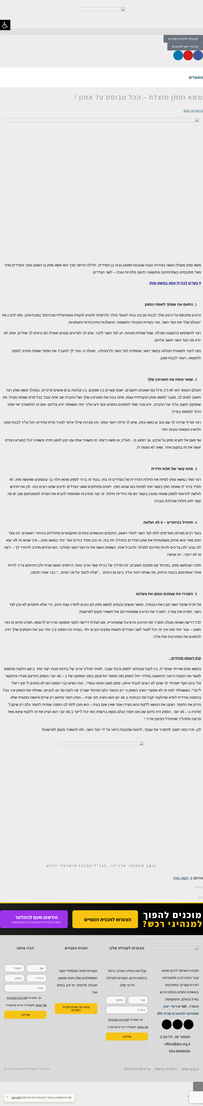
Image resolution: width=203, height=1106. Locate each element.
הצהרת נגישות (166, 1068)
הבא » (200, 897)
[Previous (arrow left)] (201, 1103)
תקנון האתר (190, 1068)
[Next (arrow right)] (197, 1103)
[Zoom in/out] (189, 1096)
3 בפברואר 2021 (193, 111)
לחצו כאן (17, 1097)
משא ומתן (180, 878)
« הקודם (199, 886)
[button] (101, 31)
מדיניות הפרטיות (137, 1068)
